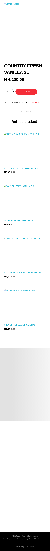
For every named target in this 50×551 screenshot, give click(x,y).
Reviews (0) (26, 111)
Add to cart (26, 92)
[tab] (26, 111)
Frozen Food (37, 102)
